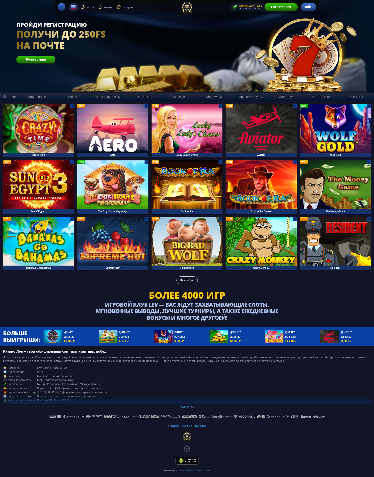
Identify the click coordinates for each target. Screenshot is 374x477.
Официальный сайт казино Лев (196, 471)
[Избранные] (14, 97)
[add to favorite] (72, 106)
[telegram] (187, 449)
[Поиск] (4, 97)
